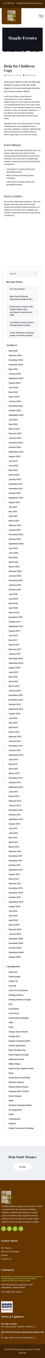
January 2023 (15, 438)
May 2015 (13, 723)
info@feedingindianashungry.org (29, 3)
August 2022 (14, 456)
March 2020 (14, 566)
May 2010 (13, 915)
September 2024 (16, 378)
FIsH (11, 1004)
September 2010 (16, 902)
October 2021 (15, 493)
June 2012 (13, 833)
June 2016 (13, 672)
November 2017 (16, 617)
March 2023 (14, 429)
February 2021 (15, 525)
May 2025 (13, 369)
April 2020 (13, 562)
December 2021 (16, 484)
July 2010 (13, 911)
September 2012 (16, 819)
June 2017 (13, 635)
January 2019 (15, 585)
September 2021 (16, 498)
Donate (4, 1255)
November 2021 (16, 488)
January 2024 (15, 401)
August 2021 (14, 502)
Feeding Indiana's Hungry (20, 999)
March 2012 (14, 847)
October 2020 (15, 539)
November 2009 (16, 943)
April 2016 (13, 681)
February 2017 (15, 649)
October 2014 (15, 750)
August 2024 (15, 383)
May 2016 (13, 677)
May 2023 (13, 424)
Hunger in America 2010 (19, 1041)
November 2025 (16, 364)
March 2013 (14, 796)
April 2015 (13, 727)
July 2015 (13, 718)
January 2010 (15, 934)
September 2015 (16, 709)
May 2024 (13, 392)
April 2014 (13, 769)
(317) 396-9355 (8, 3)
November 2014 (16, 746)
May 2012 (13, 837)
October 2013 (15, 782)
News (11, 1073)
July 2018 (13, 594)
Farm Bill (12, 986)
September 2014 (16, 755)
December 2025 (16, 360)
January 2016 (15, 690)
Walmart (12, 1123)
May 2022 (13, 470)
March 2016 (14, 686)
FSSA (11, 1027)
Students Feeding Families (20, 1105)
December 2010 (16, 888)
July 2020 (13, 548)
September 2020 (16, 543)
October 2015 (15, 704)
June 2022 (13, 465)
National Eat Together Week (21, 1068)
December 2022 (16, 442)
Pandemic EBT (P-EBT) (19, 1091)
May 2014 (13, 764)
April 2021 (13, 516)
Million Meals (14, 1064)
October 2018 (15, 589)
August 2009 (15, 957)
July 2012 (13, 828)
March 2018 (14, 612)
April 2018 (13, 608)
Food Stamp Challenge (18, 1018)
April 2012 (13, 842)
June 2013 (13, 791)
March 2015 (14, 732)
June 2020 (13, 553)
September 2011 (16, 870)
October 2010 (15, 897)
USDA (11, 1114)
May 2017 (13, 640)
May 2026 (13, 351)
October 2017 (15, 622)
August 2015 (14, 713)
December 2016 (16, 658)
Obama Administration (18, 1087)
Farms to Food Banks (18, 990)
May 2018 (13, 603)
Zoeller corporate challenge (21, 1128)
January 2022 (15, 479)
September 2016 (16, 663)
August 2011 (14, 874)
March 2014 (14, 773)
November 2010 (16, 893)
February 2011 (15, 883)
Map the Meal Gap (17, 1050)
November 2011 (15, 860)
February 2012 (15, 851)
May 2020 (13, 557)
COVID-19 (13, 981)
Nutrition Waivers (16, 1082)
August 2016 (14, 667)
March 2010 (14, 925)
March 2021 (14, 521)
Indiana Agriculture (17, 1045)
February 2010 (15, 929)
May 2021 (13, 511)
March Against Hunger (19, 1055)
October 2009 (15, 948)
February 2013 (15, 801)
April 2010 (13, 920)
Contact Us (6, 1259)
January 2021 (15, 530)
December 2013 (16, 778)
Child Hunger (14, 976)
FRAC (11, 1022)
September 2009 (16, 952)
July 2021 (13, 507)
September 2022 (16, 452)
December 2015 (16, 695)
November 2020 (16, 534)
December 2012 (16, 810)
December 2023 (16, 406)
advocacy (13, 972)
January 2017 (15, 654)
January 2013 (15, 805)
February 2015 (15, 736)
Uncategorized (15, 1110)
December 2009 (16, 938)
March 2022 (14, 475)
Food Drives (14, 1013)
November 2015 (16, 700)
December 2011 (15, 856)
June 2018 (13, 599)
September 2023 (16, 415)
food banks (14, 1009)
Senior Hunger (15, 1096)
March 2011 (14, 879)
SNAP (11, 1100)
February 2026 (15, 355)
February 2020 (15, 571)
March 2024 (14, 397)
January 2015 (15, 741)
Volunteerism (14, 1119)
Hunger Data (14, 1036)
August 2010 (14, 906)
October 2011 (15, 865)
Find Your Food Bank (10, 1251)
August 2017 (14, 631)
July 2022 (13, 461)
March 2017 (14, 645)
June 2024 (13, 387)
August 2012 (14, 824)
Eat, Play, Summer (17, 289)
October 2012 (15, 814)
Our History (6, 1248)
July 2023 (13, 419)
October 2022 (15, 447)
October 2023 (15, 410)
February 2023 (15, 433)
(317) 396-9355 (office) (11, 1292)
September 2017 (16, 626)
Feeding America (16, 995)
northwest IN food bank (19, 1077)
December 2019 (16, 580)
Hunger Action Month (18, 1032)
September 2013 (16, 787)
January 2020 (15, 576)
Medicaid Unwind (16, 1059)
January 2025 (15, 374)
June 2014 (13, 759)
